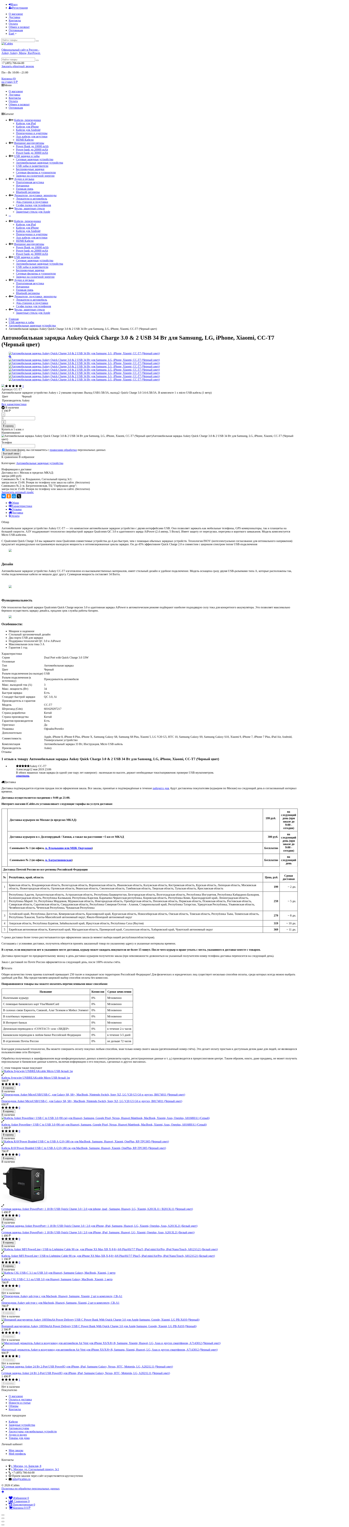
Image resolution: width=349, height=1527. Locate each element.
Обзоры (13, 1406)
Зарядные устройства (22, 1424)
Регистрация (20, 7)
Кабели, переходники (27, 120)
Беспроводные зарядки (30, 169)
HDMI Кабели (25, 139)
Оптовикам (16, 30)
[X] (19, 496)
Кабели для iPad (26, 123)
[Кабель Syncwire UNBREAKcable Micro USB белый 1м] (149, 1071)
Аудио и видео (18, 1434)
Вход (14, 4)
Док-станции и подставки (32, 201)
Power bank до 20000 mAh (32, 149)
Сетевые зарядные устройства (34, 159)
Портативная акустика (30, 182)
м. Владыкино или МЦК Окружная (68, 848)
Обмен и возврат (19, 27)
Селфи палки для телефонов (33, 205)
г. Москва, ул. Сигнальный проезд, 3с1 (35, 1469)
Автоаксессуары (19, 1428)
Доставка (14, 17)
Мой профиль (17, 1453)
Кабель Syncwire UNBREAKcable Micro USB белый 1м (35, 1077)
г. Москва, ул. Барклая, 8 (26, 1466)
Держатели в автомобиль (31, 198)
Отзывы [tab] (17, 509)
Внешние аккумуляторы (29, 143)
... (10, 215)
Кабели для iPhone (27, 126)
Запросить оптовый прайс (17, 492)
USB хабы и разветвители (32, 165)
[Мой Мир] (14, 496)
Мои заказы (16, 1450)
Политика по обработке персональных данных (30, 1488)
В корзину (8, 426)
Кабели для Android (28, 129)
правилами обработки (63, 449)
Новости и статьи (20, 1402)
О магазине (16, 13)
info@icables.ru (21, 1479)
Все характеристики (14, 404)
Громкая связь (24, 188)
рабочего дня (161, 788)
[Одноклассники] (9, 496)
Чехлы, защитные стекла (29, 208)
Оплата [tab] (14, 515)
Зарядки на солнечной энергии (35, 175)
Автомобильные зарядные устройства (39, 162)
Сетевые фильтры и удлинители (36, 172)
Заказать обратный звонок (17, 66)
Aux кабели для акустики (31, 136)
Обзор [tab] (15, 502)
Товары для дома (19, 1438)
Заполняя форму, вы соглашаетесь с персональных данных (55, 449)
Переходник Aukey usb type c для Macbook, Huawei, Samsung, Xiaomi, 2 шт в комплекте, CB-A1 (60, 1302)
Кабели (13, 1421)
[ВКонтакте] (3, 496)
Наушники (22, 185)
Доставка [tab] (17, 512)
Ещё (12, 33)
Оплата (13, 23)
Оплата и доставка (20, 1399)
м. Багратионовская (58, 860)
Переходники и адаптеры (31, 133)
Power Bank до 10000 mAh (32, 146)
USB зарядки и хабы (27, 156)
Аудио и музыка (24, 179)
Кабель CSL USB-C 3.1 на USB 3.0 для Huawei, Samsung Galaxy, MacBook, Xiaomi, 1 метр (57, 1279)
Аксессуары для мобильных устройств (33, 1431)
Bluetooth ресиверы (28, 192)
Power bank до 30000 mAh (32, 152)
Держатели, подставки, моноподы (35, 195)
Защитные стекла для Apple (33, 211)
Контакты (15, 20)
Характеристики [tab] (22, 506)
